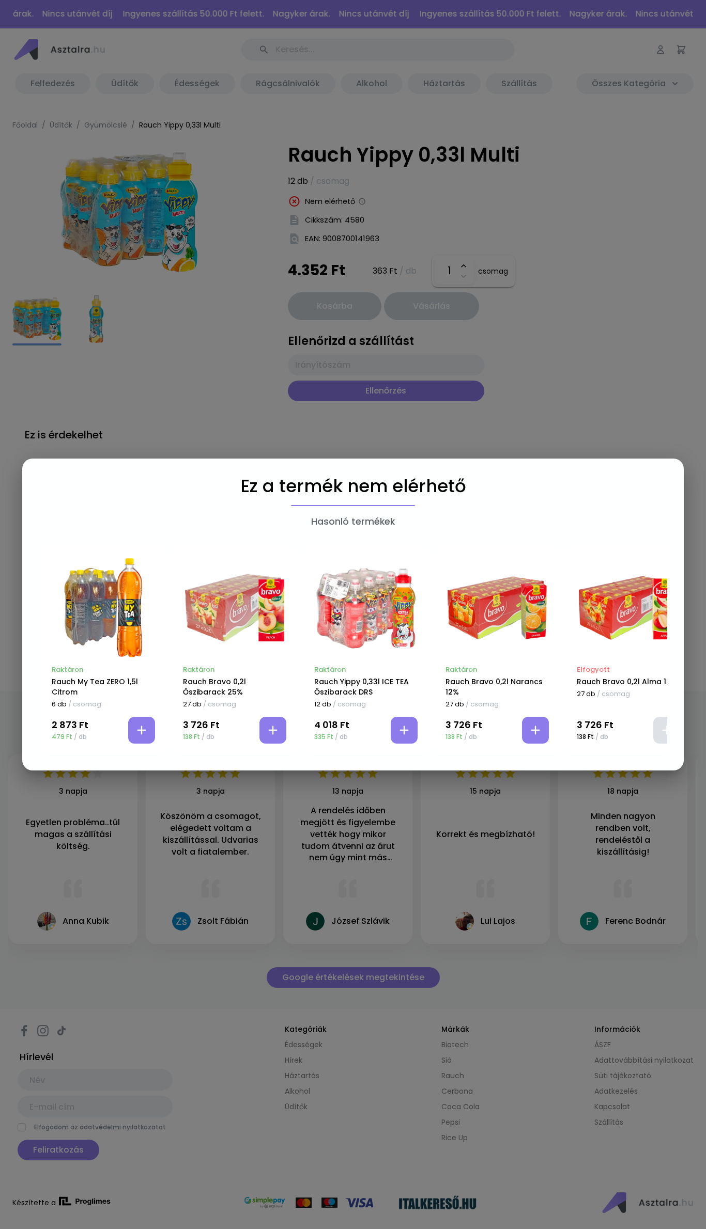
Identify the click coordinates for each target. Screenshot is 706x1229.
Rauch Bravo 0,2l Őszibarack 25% (214, 686)
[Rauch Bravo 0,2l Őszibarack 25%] (234, 607)
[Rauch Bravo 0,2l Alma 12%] (628, 607)
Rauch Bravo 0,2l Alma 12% (627, 681)
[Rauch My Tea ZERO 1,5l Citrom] (103, 607)
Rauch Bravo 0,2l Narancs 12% (494, 686)
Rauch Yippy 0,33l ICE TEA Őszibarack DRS (361, 686)
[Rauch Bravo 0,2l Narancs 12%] (497, 607)
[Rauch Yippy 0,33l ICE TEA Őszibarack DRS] (366, 607)
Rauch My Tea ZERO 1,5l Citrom (95, 686)
